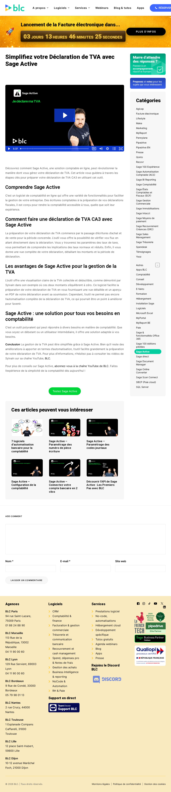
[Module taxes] (27, 149)
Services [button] (81, 8)
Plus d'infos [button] (146, 31)
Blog (98, 648)
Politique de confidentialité (127, 784)
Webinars (101, 8)
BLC (47, 358)
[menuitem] (40, 8)
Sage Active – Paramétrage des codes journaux (98, 445)
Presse (100, 658)
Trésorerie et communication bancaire (62, 639)
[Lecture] (8, 149)
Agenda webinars (106, 644)
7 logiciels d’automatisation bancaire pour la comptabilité (22, 446)
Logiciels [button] (60, 8)
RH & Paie (58, 690)
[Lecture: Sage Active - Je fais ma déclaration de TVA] (64, 115)
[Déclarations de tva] (32, 149)
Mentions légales (101, 784)
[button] (27, 427)
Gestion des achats (64, 667)
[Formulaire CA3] (50, 149)
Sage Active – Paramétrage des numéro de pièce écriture (60, 446)
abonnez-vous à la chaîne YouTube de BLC (81, 366)
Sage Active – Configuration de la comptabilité (23, 485)
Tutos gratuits (104, 639)
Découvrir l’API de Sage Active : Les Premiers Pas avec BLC (102, 485)
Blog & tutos (122, 8)
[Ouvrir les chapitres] (114, 149)
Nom (9, 561)
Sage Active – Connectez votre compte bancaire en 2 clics (63, 486)
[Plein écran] (120, 149)
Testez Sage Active (65, 391)
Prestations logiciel (108, 611)
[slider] (55, 149)
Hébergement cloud (108, 625)
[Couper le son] (100, 149)
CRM (55, 611)
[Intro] (20, 149)
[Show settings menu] (107, 149)
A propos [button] (39, 8)
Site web (120, 561)
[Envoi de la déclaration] (65, 149)
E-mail (65, 561)
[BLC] (14, 7)
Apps (140, 8)
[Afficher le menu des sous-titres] (94, 149)
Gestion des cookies (155, 784)
